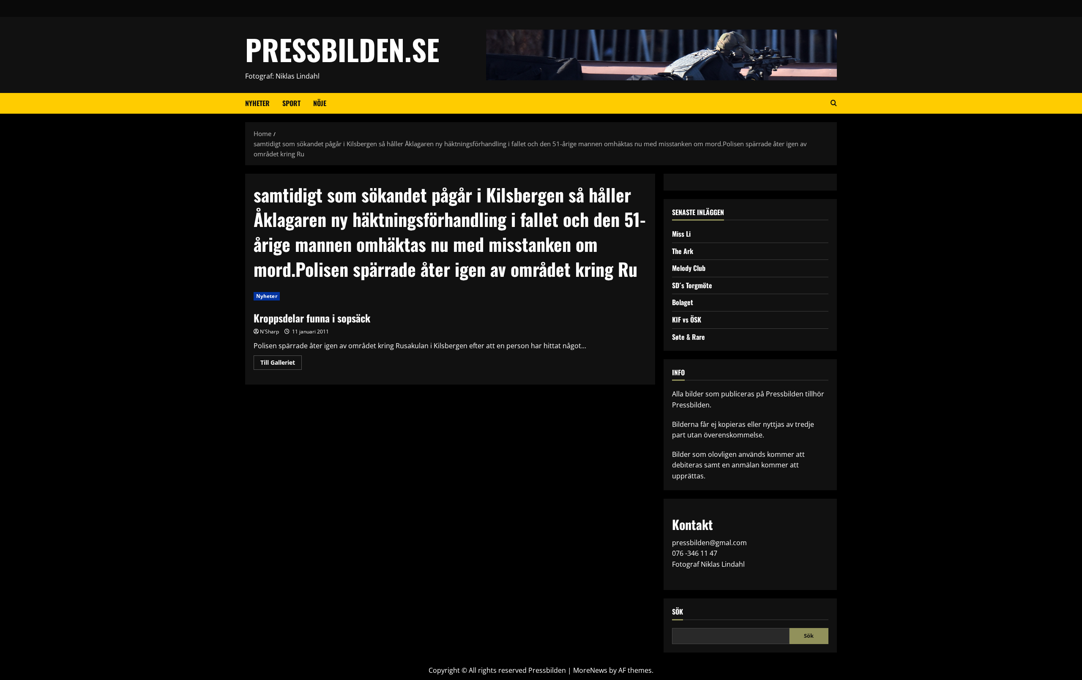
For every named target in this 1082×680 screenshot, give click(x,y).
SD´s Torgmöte (692, 285)
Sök (677, 612)
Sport (291, 103)
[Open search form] (834, 103)
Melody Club (688, 268)
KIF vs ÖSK (686, 319)
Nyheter (257, 103)
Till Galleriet (281, 364)
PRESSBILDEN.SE (342, 49)
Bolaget (682, 302)
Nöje (319, 103)
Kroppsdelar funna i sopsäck (312, 317)
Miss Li (681, 234)
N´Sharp (269, 331)
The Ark (682, 251)
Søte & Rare (688, 337)
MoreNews (590, 670)
